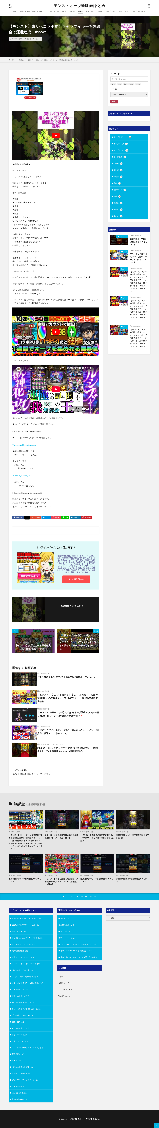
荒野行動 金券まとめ (20, 1099)
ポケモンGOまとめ (19, 1093)
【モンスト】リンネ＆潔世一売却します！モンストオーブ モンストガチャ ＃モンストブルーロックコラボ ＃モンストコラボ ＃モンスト (139, 281)
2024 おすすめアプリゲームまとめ (25, 925)
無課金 (80, 11)
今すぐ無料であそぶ (76, 579)
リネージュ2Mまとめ (20, 1041)
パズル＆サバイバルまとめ (22, 970)
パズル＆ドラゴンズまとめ (22, 1067)
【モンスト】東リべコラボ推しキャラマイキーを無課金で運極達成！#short (52, 60)
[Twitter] (27, 518)
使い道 (118, 170)
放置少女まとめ (18, 1022)
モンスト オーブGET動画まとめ (79, 5)
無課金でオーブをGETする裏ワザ (32, 11)
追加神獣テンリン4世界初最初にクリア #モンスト (132, 836)
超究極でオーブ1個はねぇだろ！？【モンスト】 (138, 242)
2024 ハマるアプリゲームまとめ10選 (26, 918)
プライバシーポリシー (69, 938)
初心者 (72, 11)
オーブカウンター (138, 11)
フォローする (72, 609)
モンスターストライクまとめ (23, 1002)
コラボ (138, 84)
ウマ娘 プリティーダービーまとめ (25, 976)
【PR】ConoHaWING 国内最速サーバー (76, 951)
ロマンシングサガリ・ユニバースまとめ (27, 1048)
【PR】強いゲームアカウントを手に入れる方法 (78, 957)
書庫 (125, 84)
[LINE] (65, 517)
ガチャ (99, 11)
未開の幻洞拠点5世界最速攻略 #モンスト (132, 880)
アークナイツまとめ (20, 989)
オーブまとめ (53, 11)
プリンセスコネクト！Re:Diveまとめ (26, 1009)
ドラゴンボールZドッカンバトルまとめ (27, 938)
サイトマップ (65, 918)
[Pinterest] (86, 517)
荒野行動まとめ (18, 1054)
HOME (13, 60)
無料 (120, 11)
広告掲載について (67, 925)
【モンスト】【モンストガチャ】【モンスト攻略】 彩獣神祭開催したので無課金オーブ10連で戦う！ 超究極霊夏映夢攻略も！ (67, 698)
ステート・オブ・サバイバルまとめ (26, 964)
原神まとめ (16, 1060)
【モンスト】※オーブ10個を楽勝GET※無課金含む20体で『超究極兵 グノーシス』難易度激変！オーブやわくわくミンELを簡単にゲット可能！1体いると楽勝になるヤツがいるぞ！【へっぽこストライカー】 (25, 842)
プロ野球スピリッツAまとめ (23, 1015)
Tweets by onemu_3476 (22, 475)
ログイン (35, 774)
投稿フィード (63, 983)
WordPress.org (64, 996)
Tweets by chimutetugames (24, 445)
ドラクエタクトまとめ (20, 996)
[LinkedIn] (75, 517)
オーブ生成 (119, 157)
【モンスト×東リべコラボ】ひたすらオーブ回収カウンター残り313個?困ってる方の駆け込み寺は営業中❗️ (68, 714)
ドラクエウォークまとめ (21, 1073)
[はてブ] (46, 517)
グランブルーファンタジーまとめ (25, 1080)
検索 (113, 101)
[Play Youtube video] (55, 135)
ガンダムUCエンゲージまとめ (23, 944)
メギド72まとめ (18, 1086)
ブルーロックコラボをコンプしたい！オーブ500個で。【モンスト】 (138, 258)
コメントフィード (65, 989)
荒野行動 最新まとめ (20, 951)
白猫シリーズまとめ (20, 1035)
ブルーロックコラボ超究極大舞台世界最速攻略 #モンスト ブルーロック (61, 836)
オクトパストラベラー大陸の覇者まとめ (27, 983)
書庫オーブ (90, 11)
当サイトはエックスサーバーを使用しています (78, 944)
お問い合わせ (65, 931)
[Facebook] (18, 517)
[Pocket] (56, 517)
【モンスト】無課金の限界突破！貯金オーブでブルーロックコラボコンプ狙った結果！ (97, 838)
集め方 (64, 11)
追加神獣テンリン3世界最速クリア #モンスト (25, 880)
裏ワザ (118, 209)
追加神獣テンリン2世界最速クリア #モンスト (96, 880)
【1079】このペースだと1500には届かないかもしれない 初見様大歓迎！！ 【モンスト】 (68, 732)
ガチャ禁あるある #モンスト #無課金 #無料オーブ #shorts (66, 677)
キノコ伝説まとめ (19, 931)
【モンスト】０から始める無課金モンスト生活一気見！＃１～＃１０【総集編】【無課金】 (61, 881)
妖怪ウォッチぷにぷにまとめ (23, 957)
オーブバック (110, 11)
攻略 (126, 11)
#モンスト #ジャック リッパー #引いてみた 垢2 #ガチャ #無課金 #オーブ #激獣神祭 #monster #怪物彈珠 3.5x (67, 749)
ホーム (14, 11)
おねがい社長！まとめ (20, 1028)
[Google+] (35, 517)
